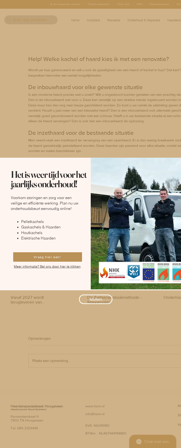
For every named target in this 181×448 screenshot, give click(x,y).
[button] (95, 299)
